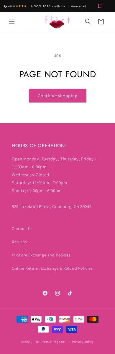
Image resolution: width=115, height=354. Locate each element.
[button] (11, 21)
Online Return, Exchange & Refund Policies (52, 268)
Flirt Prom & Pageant (49, 341)
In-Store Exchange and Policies (41, 255)
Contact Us (22, 228)
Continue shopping (58, 95)
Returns (19, 241)
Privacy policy (83, 342)
